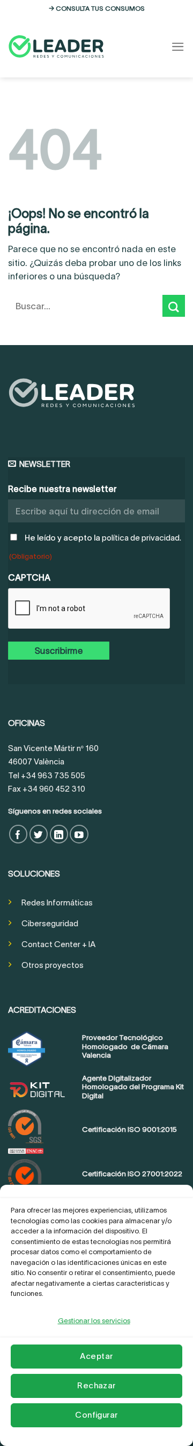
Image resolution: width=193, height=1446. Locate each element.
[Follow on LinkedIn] (59, 834)
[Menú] (178, 46)
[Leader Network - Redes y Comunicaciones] (56, 46)
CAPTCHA (29, 577)
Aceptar (96, 1356)
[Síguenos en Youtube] (79, 834)
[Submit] (173, 306)
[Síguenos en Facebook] (18, 834)
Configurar (96, 1414)
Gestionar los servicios (94, 1321)
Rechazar (96, 1385)
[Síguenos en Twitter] (38, 834)
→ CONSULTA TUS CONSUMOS (97, 8)
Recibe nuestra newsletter (62, 489)
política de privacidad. (141, 537)
